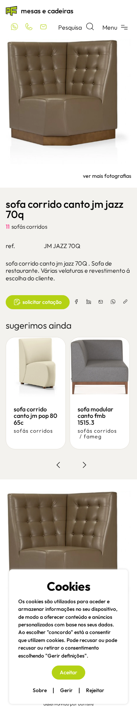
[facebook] (76, 302)
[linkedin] (88, 302)
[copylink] (125, 302)
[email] (101, 302)
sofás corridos (29, 226)
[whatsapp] (113, 302)
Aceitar (68, 672)
